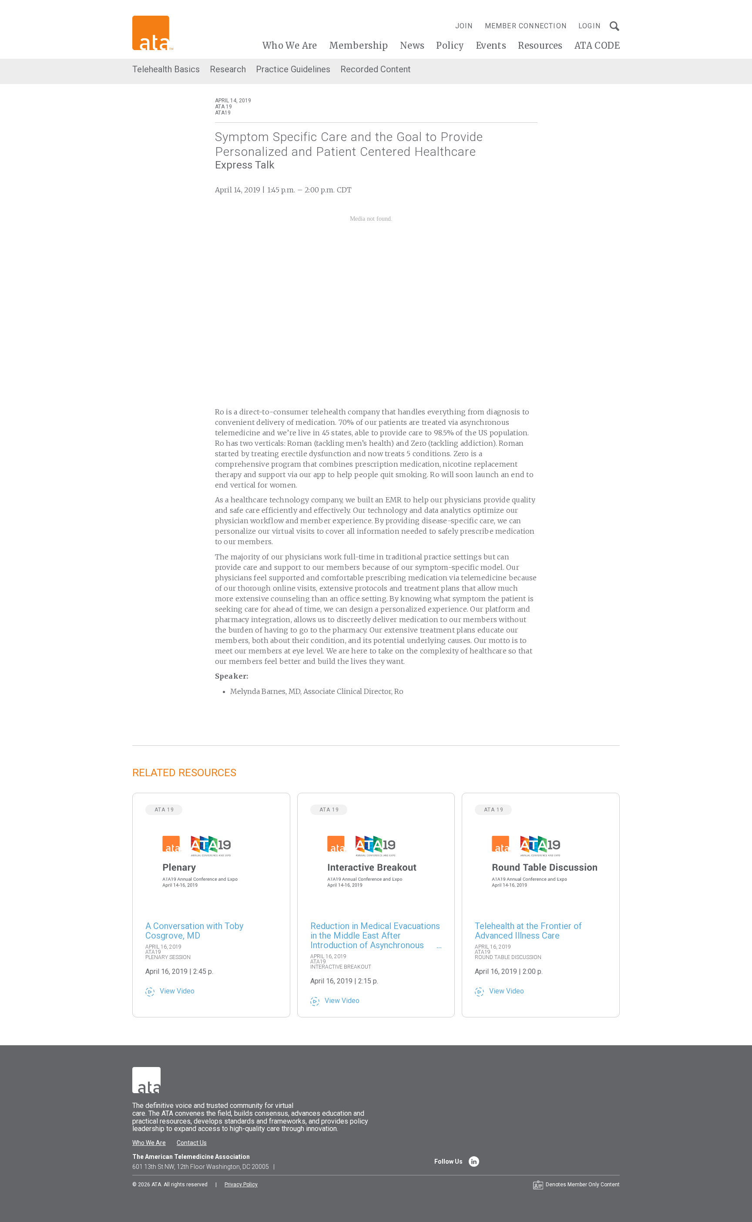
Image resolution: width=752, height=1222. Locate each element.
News (412, 45)
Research (228, 69)
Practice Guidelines (293, 69)
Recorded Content (375, 69)
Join (464, 26)
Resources (540, 45)
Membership (358, 45)
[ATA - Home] (152, 32)
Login (589, 26)
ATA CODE (597, 45)
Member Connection (526, 26)
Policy (450, 45)
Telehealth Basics (166, 69)
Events (491, 45)
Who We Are (289, 45)
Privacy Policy (241, 1185)
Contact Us (192, 1142)
